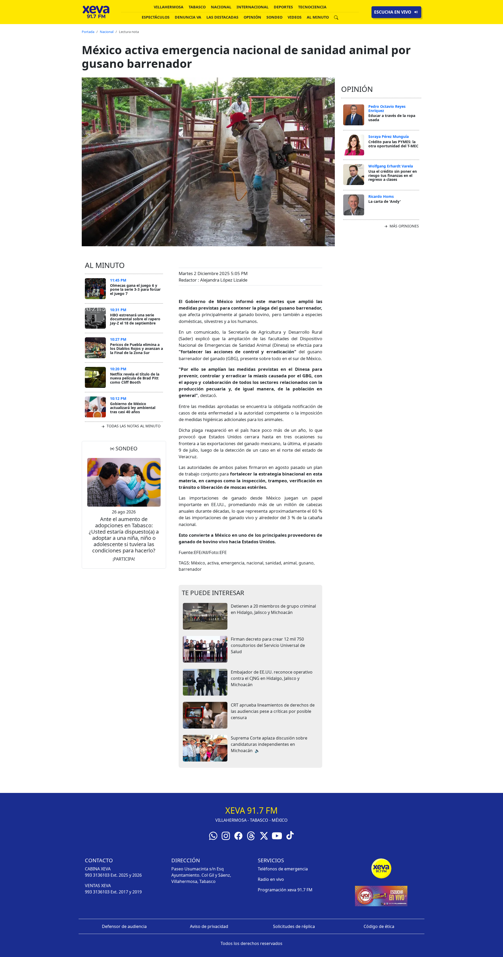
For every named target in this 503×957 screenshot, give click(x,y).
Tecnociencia (312, 6)
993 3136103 (97, 875)
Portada (88, 31)
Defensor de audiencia (124, 926)
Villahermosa (168, 6)
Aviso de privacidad (209, 926)
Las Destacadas (222, 17)
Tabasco (197, 6)
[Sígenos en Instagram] (226, 835)
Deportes (283, 6)
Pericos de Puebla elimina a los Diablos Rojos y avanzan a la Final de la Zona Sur (136, 348)
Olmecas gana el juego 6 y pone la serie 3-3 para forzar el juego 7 (135, 289)
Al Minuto (318, 17)
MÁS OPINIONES (404, 225)
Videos (295, 17)
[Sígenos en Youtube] (277, 835)
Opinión (252, 17)
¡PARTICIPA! (124, 559)
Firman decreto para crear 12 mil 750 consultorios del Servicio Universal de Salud (268, 645)
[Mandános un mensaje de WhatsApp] (213, 835)
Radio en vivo (271, 879)
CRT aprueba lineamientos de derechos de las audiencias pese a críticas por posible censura (273, 711)
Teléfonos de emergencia (283, 869)
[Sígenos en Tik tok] (290, 835)
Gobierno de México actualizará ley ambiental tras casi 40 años (132, 407)
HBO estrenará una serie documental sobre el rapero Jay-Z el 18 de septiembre (135, 319)
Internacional (253, 6)
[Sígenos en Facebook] (238, 835)
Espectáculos (156, 17)
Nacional (221, 6)
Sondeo (274, 17)
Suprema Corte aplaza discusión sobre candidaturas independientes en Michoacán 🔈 (269, 744)
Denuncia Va (188, 17)
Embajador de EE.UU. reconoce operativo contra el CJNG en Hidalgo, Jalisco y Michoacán (272, 678)
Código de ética (379, 926)
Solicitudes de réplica (294, 926)
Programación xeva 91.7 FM (285, 890)
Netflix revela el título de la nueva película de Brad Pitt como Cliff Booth (134, 378)
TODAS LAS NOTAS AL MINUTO (133, 425)
